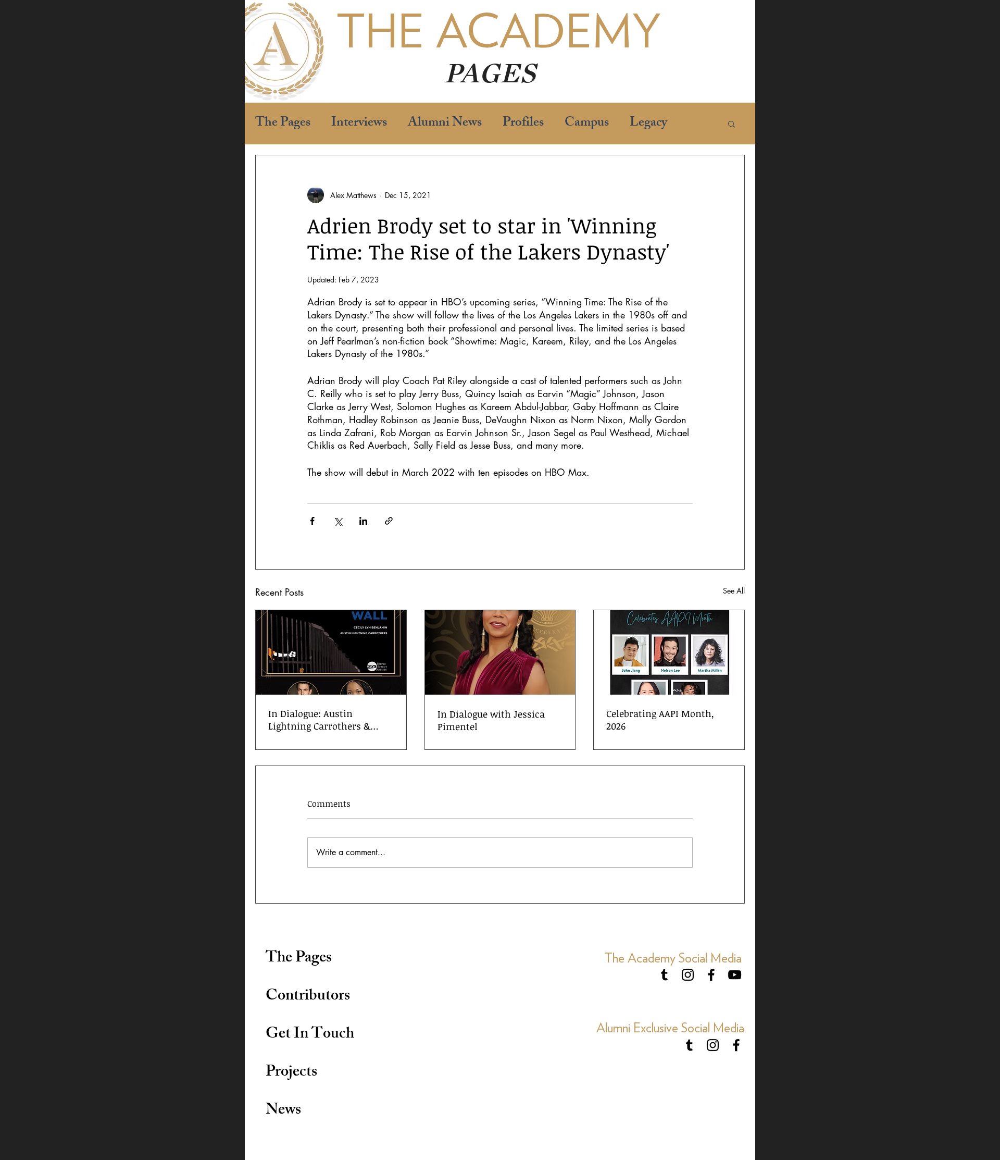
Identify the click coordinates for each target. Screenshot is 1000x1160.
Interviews (359, 124)
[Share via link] (389, 521)
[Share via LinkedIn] (363, 521)
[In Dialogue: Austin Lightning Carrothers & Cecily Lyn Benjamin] (331, 652)
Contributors (308, 996)
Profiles (523, 124)
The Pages (282, 124)
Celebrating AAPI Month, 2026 (660, 719)
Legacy (648, 124)
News (283, 1111)
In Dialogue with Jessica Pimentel (491, 720)
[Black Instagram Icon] (688, 975)
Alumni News (445, 124)
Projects (291, 1073)
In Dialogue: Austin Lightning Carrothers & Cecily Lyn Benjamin (319, 719)
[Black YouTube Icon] (735, 975)
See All (734, 591)
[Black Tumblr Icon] (664, 975)
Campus (587, 124)
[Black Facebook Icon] (711, 975)
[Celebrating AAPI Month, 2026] (669, 652)
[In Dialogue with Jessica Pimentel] (500, 652)
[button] (731, 123)
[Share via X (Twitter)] (338, 521)
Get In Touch (310, 1034)
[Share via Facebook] (312, 521)
